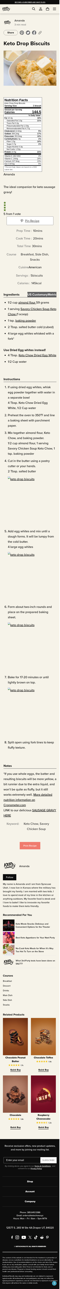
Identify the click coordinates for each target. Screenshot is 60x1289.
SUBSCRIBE (47, 1162)
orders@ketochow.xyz (32, 1217)
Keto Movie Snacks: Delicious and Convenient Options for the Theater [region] (32, 930)
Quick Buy (14, 1073)
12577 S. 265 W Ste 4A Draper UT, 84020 (29, 1230)
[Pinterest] (46, 1239)
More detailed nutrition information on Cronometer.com (27, 804)
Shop (29, 1184)
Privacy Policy (34, 1170)
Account (29, 1193)
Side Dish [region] (7, 1004)
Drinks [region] (5, 994)
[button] (52, 1283)
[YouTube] (22, 1239)
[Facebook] (11, 1239)
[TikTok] (35, 1239)
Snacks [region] (5, 1009)
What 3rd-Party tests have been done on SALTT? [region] (33, 966)
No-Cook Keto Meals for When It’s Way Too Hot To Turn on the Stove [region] (34, 954)
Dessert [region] (6, 990)
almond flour (26, 301)
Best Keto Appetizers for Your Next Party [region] (32, 942)
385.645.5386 (32, 1214)
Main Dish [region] (7, 999)
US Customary (36, 293)
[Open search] (34, 9)
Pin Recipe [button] (31, 220)
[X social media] (28, 1239)
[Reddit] (41, 1239)
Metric (50, 293)
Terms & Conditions (41, 1168)
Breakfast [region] (6, 985)
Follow (9, 881)
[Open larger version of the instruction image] (31, 504)
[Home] (6, 9)
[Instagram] (16, 1239)
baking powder (25, 319)
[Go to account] (41, 8)
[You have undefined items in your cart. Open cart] (45, 8)
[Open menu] (52, 9)
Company (29, 1203)
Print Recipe (29, 850)
